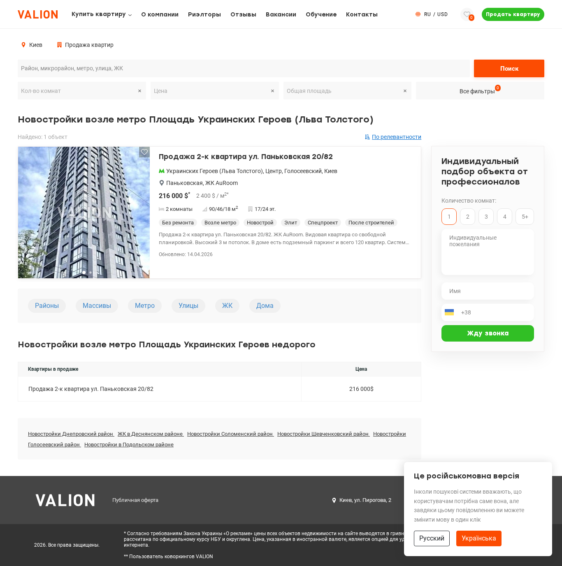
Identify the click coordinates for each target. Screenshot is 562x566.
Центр (273, 171)
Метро (145, 306)
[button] (138, 215)
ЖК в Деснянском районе (151, 434)
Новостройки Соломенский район (230, 434)
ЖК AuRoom (221, 183)
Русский (431, 538)
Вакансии (281, 14)
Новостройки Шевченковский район (323, 434)
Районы (47, 306)
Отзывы (243, 14)
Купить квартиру (99, 14)
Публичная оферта (135, 500)
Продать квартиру (513, 14)
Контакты (362, 14)
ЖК (227, 306)
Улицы (188, 306)
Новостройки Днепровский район (71, 434)
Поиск (509, 68)
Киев (330, 171)
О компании (160, 14)
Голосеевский (303, 171)
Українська (479, 538)
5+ (525, 216)
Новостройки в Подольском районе (129, 444)
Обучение (321, 14)
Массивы (97, 306)
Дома (265, 306)
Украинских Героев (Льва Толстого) (214, 171)
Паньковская (184, 183)
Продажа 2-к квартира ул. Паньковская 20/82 (246, 156)
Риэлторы (204, 14)
